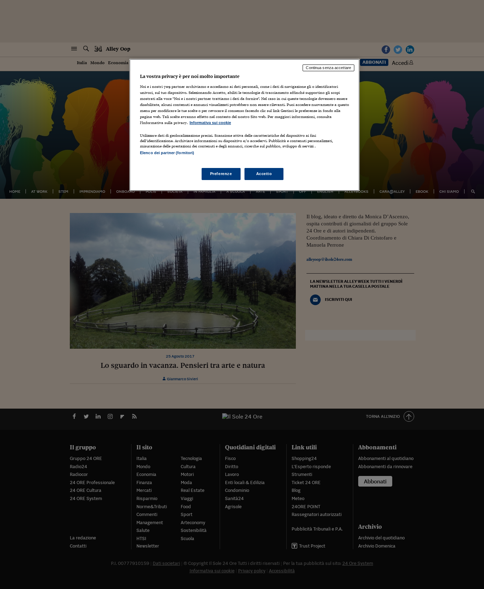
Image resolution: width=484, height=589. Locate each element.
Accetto (264, 174)
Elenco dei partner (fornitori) (167, 153)
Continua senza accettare (328, 68)
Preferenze (221, 174)
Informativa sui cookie (210, 122)
